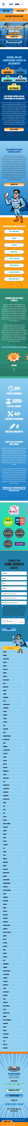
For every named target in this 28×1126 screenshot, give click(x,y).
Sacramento (6, 964)
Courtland (5, 729)
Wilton (4, 1027)
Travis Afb (5, 1002)
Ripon (4, 950)
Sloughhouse (6, 974)
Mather (4, 865)
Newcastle (5, 886)
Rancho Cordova (6, 932)
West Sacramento (7, 1020)
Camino (4, 694)
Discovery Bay (6, 739)
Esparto (5, 764)
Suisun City (5, 985)
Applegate (5, 669)
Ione (4, 813)
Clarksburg (5, 708)
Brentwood (5, 687)
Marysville (5, 862)
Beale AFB (5, 676)
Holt (4, 806)
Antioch (5, 666)
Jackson (5, 820)
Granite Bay (5, 792)
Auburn (4, 673)
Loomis (4, 851)
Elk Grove (5, 753)
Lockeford (5, 844)
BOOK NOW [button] (20, 11)
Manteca (5, 858)
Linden (4, 837)
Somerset (5, 978)
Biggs (4, 683)
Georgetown (6, 788)
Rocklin (4, 953)
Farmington (5, 771)
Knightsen (5, 827)
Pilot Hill (5, 911)
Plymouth (5, 929)
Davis (4, 732)
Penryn (4, 907)
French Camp (6, 778)
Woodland (5, 1037)
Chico (4, 701)
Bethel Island (6, 680)
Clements (5, 715)
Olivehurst (5, 897)
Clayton (5, 711)
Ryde (4, 960)
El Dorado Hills (6, 750)
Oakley (4, 893)
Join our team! (14, 1096)
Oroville (5, 904)
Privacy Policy (16, 616)
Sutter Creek (6, 992)
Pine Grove (5, 915)
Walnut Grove (6, 1013)
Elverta (4, 757)
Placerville (5, 922)
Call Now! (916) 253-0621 (14, 16)
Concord (5, 722)
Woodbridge (6, 1034)
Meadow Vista (6, 872)
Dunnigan (5, 746)
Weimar (4, 1016)
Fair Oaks (5, 767)
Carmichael (5, 697)
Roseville (5, 957)
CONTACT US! (14, 184)
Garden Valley (6, 785)
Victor (4, 1009)
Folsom (4, 774)
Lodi (4, 848)
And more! (5, 1048)
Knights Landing (6, 823)
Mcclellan (5, 869)
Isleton (4, 816)
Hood (4, 809)
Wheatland (5, 1023)
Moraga (5, 876)
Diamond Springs (7, 736)
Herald (4, 802)
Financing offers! (14, 1090)
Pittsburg (5, 918)
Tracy (4, 999)
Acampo (5, 652)
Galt (4, 781)
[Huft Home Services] (11, 4)
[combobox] (14, 593)
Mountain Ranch (6, 883)
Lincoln (4, 834)
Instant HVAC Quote (14, 41)
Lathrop (5, 830)
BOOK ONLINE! (14, 129)
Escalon (5, 760)
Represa (4, 936)
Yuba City (5, 1044)
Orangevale (5, 900)
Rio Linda (5, 943)
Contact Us (14, 37)
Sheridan (5, 967)
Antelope (5, 662)
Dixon (4, 743)
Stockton (5, 981)
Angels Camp (6, 659)
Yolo (4, 1041)
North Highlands (7, 890)
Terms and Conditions (7, 616)
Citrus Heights (6, 704)
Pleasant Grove (6, 925)
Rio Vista (5, 946)
